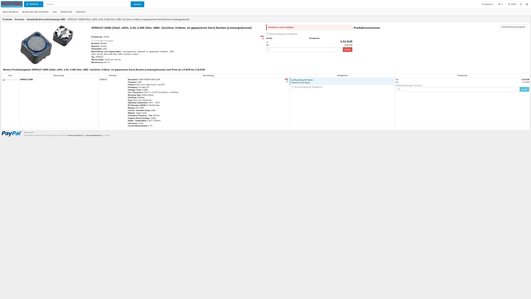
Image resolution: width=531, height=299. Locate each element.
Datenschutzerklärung (75, 135)
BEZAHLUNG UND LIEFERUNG (35, 12)
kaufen (348, 49)
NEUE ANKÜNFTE (10, 12)
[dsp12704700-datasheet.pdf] (262, 38)
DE (499, 4)
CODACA (103, 79)
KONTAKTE (81, 12)
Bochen (104, 43)
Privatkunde (487, 4)
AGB (55, 12)
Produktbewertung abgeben (513, 27)
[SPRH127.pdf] (287, 80)
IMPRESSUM (66, 12)
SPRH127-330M (26, 79)
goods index (29, 132)
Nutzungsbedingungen (93, 135)
